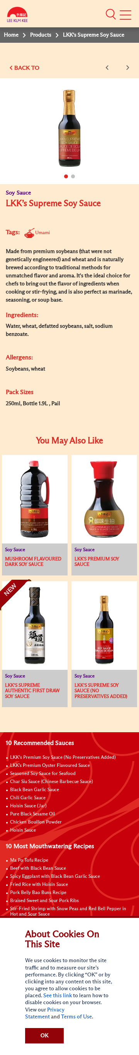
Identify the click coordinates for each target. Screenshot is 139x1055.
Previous (108, 67)
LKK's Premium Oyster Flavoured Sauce (50, 765)
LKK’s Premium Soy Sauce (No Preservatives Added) (63, 757)
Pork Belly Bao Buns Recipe (38, 893)
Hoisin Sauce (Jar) (28, 806)
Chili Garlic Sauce (28, 798)
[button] (111, 14)
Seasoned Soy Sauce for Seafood (43, 774)
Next (126, 67)
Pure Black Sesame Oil (32, 814)
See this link (57, 995)
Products (40, 35)
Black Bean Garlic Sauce (34, 790)
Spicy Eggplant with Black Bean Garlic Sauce (55, 876)
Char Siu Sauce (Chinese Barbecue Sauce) (51, 782)
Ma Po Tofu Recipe (29, 860)
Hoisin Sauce (23, 830)
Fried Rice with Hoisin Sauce (39, 884)
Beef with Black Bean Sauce (38, 868)
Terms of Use (76, 1017)
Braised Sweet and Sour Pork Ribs (44, 901)
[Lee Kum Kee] (17, 16)
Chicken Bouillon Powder (36, 822)
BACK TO (26, 68)
